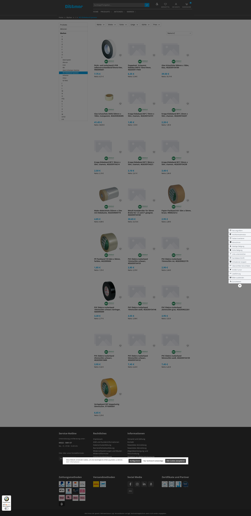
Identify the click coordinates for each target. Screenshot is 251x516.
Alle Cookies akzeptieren (175, 461)
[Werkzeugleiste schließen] (240, 285)
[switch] (240, 230)
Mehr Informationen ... (73, 462)
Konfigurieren (135, 461)
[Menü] (10, 496)
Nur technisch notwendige (153, 461)
